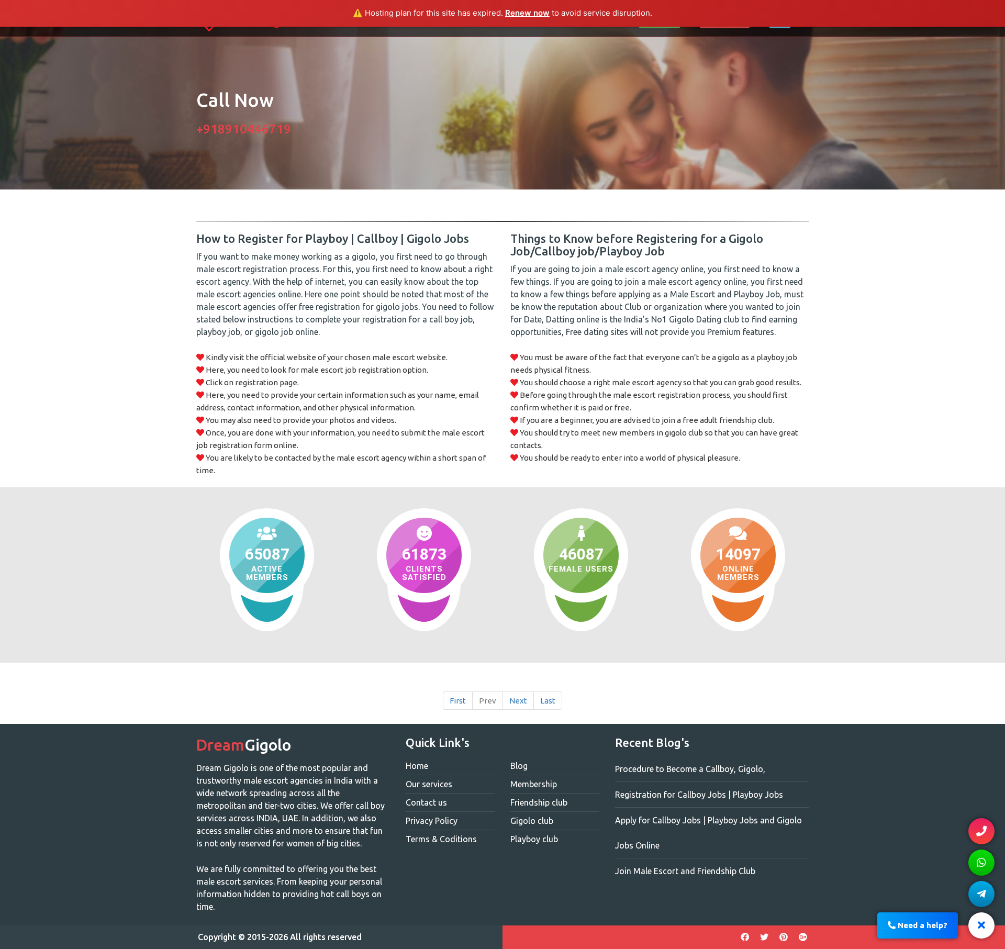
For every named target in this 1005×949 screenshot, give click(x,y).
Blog (519, 766)
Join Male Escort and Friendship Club (685, 871)
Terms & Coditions (441, 839)
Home (417, 766)
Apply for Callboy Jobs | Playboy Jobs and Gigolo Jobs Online (708, 833)
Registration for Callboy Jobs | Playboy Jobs (699, 794)
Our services (429, 784)
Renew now (527, 13)
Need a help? (921, 925)
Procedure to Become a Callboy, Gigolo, (690, 769)
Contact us (426, 802)
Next (518, 700)
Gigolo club (531, 820)
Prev (487, 700)
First (458, 700)
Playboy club (534, 839)
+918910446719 (243, 129)
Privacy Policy (431, 820)
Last (547, 700)
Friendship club (538, 802)
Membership (533, 784)
